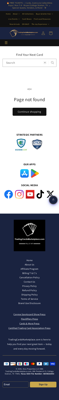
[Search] (52, 63)
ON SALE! (25, 24)
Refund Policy (29, 290)
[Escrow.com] (21, 145)
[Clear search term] (45, 63)
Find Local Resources (42, 19)
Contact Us (29, 281)
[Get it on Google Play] (35, 173)
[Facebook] (8, 194)
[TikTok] (40, 194)
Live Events (13, 19)
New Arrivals (15, 24)
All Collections (28, 14)
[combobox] (29, 63)
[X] (50, 194)
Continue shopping (29, 111)
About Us (29, 264)
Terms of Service (29, 298)
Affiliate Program (29, 268)
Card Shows (27, 19)
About (15, 14)
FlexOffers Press (29, 318)
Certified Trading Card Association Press (29, 328)
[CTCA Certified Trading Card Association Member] (37, 145)
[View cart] (53, 200)
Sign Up (43, 384)
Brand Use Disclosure (29, 303)
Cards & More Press (29, 323)
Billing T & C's (29, 273)
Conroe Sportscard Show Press (29, 314)
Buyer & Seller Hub (43, 14)
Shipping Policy (29, 294)
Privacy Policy (29, 286)
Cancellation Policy (29, 277)
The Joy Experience (39, 24)
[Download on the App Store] (24, 173)
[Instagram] (19, 194)
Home (8, 14)
